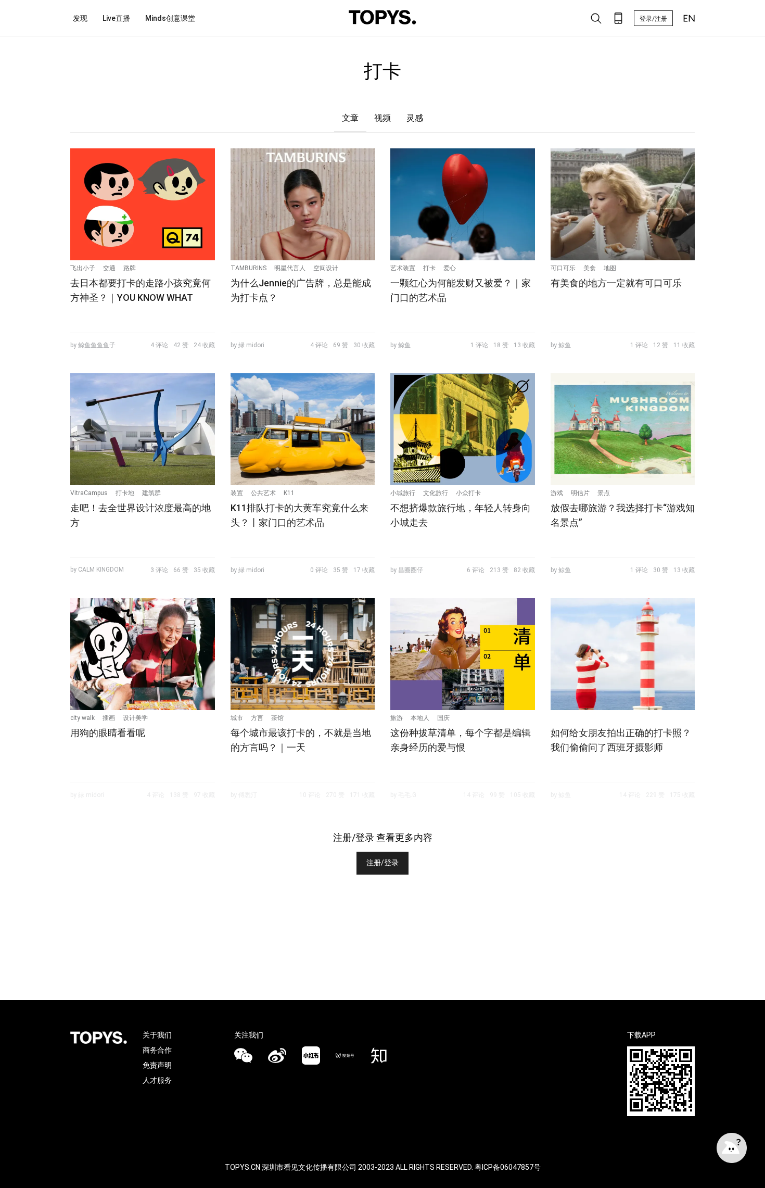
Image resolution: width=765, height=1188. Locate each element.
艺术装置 (402, 268)
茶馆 (277, 718)
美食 (589, 268)
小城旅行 (402, 493)
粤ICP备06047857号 (508, 1167)
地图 (610, 268)
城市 (237, 718)
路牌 (129, 268)
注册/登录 (382, 862)
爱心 (449, 268)
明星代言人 (289, 268)
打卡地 (125, 493)
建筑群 (151, 493)
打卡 (429, 268)
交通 (109, 268)
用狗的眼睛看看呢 (107, 732)
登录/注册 (653, 18)
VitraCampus (89, 493)
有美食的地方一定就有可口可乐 (616, 282)
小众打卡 (468, 493)
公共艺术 (263, 493)
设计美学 (135, 718)
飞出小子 (82, 268)
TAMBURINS (248, 268)
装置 (237, 493)
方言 (257, 718)
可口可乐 (563, 268)
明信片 (580, 493)
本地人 (420, 718)
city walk (82, 718)
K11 (289, 493)
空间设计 (325, 268)
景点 (603, 493)
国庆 (443, 718)
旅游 (396, 718)
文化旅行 (435, 493)
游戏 (557, 493)
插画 (109, 718)
